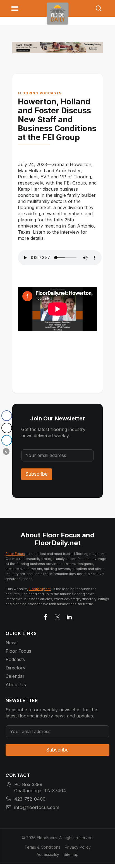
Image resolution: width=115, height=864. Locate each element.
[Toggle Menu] (14, 8)
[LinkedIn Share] (6, 440)
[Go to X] (57, 616)
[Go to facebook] (45, 616)
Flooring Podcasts (39, 93)
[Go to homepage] (57, 14)
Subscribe (36, 474)
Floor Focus (15, 554)
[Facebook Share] (6, 415)
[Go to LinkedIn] (69, 616)
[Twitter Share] (6, 428)
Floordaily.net (40, 589)
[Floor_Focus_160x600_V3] (57, 47)
